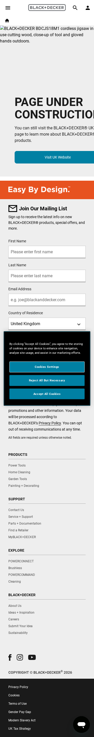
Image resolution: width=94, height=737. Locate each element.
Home (7, 20)
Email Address (19, 289)
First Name (17, 241)
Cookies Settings (47, 366)
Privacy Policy (50, 423)
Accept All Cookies (47, 393)
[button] (9, 657)
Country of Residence (25, 313)
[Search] (75, 8)
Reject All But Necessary (47, 380)
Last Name (17, 265)
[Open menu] (8, 8)
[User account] (87, 8)
